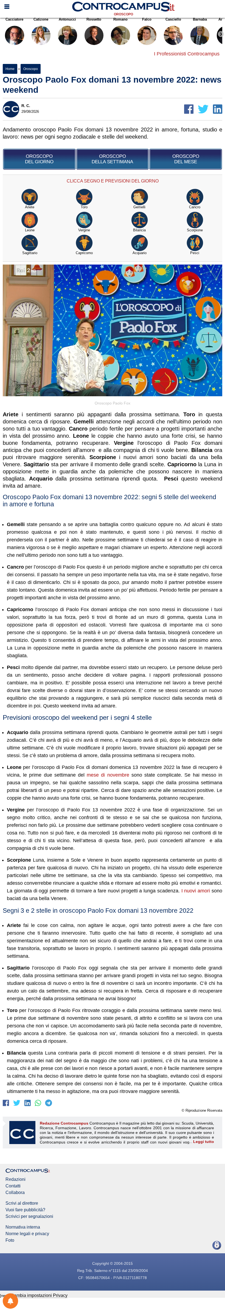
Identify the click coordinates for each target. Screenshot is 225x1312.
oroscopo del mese (185, 159)
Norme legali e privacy (27, 1234)
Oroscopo (123, 14)
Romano (120, 19)
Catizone (40, 19)
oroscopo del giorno (39, 159)
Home (10, 69)
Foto (9, 1240)
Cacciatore (14, 19)
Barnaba (200, 19)
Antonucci (67, 19)
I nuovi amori (195, 891)
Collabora (15, 1192)
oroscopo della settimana (112, 159)
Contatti (13, 1186)
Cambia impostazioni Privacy (39, 1295)
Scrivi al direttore (21, 1203)
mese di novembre (108, 775)
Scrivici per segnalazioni (29, 1216)
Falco (146, 19)
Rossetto (93, 19)
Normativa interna (22, 1227)
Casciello (173, 19)
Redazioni (15, 1179)
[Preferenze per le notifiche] (10, 1301)
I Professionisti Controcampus (187, 54)
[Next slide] (221, 34)
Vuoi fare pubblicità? (25, 1210)
